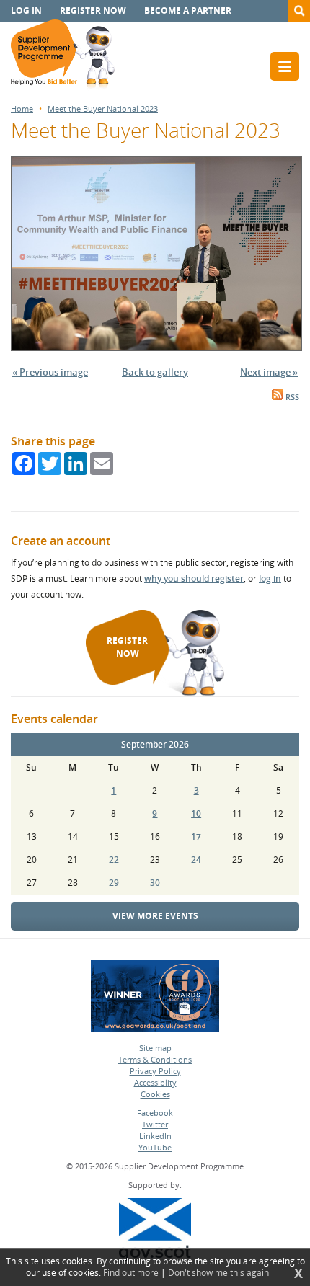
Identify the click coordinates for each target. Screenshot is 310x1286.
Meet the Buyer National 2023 (103, 108)
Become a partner (187, 10)
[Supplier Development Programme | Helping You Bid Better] (63, 55)
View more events (155, 916)
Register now (93, 10)
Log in (26, 10)
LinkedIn (155, 1135)
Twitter (155, 1124)
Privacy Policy (155, 1070)
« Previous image (50, 371)
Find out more (131, 1273)
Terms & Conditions (155, 1059)
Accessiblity (155, 1082)
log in (270, 578)
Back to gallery (155, 371)
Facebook (155, 1112)
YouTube (155, 1147)
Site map (155, 1047)
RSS (291, 397)
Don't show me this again (218, 1273)
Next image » (269, 371)
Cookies (155, 1093)
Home (22, 108)
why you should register (194, 578)
